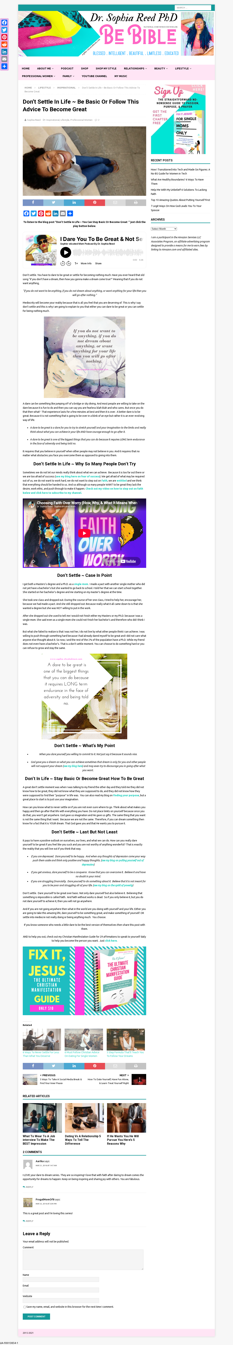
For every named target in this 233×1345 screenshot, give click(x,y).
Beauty (159, 68)
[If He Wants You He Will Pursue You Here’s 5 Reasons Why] (126, 1117)
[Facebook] (4, 22)
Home (26, 68)
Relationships (134, 68)
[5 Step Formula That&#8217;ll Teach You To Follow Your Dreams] (126, 1040)
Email (26, 1285)
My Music (120, 76)
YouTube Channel (94, 76)
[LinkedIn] (4, 51)
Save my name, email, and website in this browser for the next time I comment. (70, 1306)
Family (67, 76)
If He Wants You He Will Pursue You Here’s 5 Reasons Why (123, 1140)
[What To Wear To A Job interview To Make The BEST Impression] (42, 1117)
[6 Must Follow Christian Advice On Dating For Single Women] (84, 1040)
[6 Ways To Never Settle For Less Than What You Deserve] (42, 1040)
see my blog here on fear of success (78, 476)
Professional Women (37, 76)
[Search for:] (193, 7)
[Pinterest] (4, 37)
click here (111, 940)
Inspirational (53, 120)
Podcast (67, 68)
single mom (81, 584)
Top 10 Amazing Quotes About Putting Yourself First (180, 200)
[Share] (4, 66)
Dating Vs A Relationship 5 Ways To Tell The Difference (83, 1140)
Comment (28, 1247)
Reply (29, 1187)
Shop (84, 68)
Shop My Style (106, 68)
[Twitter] (4, 30)
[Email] (4, 59)
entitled (122, 480)
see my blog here (73, 766)
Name (26, 1274)
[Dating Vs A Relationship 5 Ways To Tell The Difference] (84, 1117)
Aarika (40, 1161)
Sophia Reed (34, 120)
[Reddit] (4, 44)
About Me (44, 68)
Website (27, 1296)
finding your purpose (126, 795)
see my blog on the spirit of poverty (113, 885)
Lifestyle (182, 68)
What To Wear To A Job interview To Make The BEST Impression (39, 1140)
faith (104, 480)
